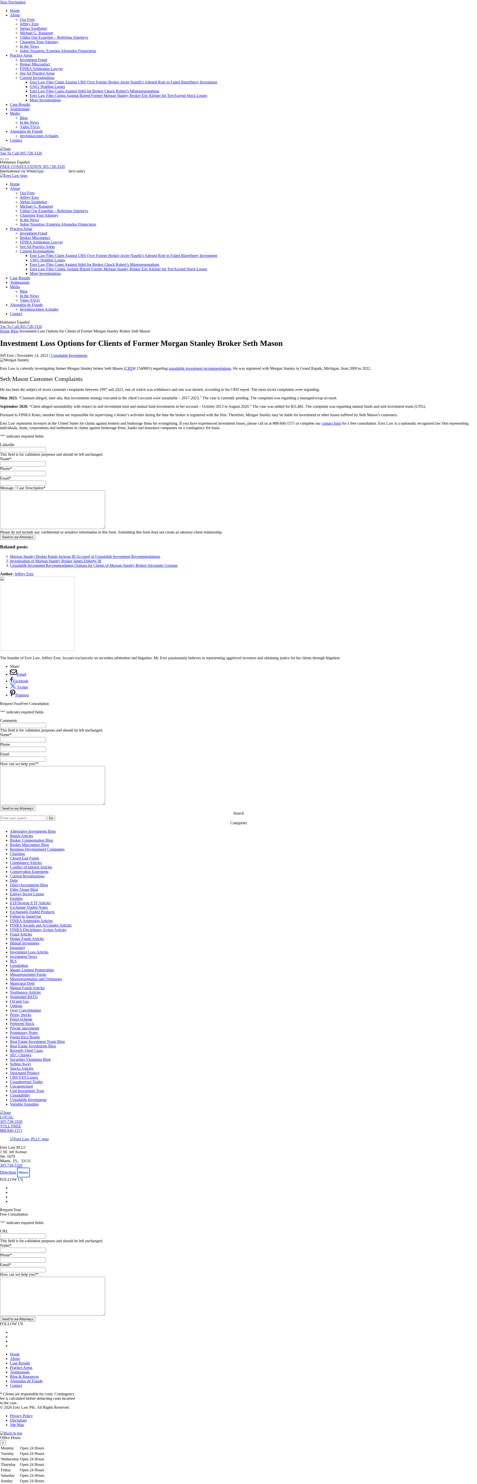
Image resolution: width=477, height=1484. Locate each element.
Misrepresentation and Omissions (36, 979)
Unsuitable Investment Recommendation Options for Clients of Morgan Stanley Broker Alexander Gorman (94, 565)
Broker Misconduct (35, 64)
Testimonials (20, 109)
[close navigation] (7, 159)
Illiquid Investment (24, 943)
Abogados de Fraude (26, 131)
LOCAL (11, 1119)
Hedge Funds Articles (27, 939)
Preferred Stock (22, 1024)
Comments (8, 720)
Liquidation (19, 965)
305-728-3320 (11, 1165)
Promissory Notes (24, 1033)
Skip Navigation (13, 2)
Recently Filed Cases (26, 1050)
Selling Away (20, 1064)
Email (5, 478)
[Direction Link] (29, 1139)
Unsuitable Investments (69, 355)
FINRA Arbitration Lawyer (41, 69)
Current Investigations (37, 78)
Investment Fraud (33, 60)
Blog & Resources (24, 1376)
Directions (8, 1172)
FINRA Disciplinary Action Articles (38, 930)
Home (15, 10)
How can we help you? (19, 764)
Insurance (17, 948)
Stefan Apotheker (33, 28)
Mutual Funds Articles (27, 988)
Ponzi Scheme (21, 1019)
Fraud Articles (21, 934)
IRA (13, 961)
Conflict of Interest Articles (31, 867)
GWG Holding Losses (47, 86)
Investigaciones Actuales (39, 136)
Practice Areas (21, 55)
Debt (14, 880)
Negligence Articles (25, 992)
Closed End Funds (24, 858)
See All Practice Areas (37, 73)
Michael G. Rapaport (36, 33)
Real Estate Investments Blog (33, 1046)
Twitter (22, 687)
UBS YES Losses (24, 1077)
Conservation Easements (29, 871)
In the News (29, 46)
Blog (24, 118)
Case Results (20, 104)
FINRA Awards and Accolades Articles (41, 925)
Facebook (20, 681)
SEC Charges (20, 1055)
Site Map (17, 1425)
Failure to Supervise (25, 916)
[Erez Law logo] (13, 175)
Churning (17, 854)
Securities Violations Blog (30, 1059)
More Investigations (45, 100)
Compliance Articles (26, 863)
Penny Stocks (20, 1015)
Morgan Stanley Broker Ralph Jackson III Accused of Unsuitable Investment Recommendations (85, 556)
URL (4, 1231)
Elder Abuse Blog (24, 889)
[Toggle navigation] (2, 159)
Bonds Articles (21, 836)
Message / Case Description (22, 488)
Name (5, 459)
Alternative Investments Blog (33, 831)
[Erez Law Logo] (5, 149)
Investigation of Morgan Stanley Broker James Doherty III (55, 561)
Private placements (24, 1028)
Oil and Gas (19, 1001)
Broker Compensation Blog (31, 840)
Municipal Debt (22, 983)
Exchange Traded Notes (29, 907)
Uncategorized (21, 1086)
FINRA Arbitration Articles (31, 921)
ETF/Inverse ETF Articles (30, 903)
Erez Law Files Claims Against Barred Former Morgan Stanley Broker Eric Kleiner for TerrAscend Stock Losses (118, 95)
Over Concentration (25, 1010)
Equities (16, 898)
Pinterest (22, 695)
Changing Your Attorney (39, 42)
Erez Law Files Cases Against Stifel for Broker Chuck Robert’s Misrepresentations (94, 91)
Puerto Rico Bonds (25, 1037)
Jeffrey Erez (29, 24)
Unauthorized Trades (26, 1082)
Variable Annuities (24, 1104)
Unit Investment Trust (27, 1091)
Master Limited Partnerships (32, 970)
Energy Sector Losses (27, 894)
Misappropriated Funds (28, 974)
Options (16, 1006)
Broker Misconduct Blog (29, 845)
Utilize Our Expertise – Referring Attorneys (54, 37)
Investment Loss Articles (29, 952)
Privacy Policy (21, 1416)
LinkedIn (7, 445)
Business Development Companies (37, 849)
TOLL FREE (11, 1128)
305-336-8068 (56, 171)
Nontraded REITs (24, 997)
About (15, 15)
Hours (23, 1172)
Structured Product (24, 1073)
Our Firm (27, 19)
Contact (16, 140)
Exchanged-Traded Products (32, 912)
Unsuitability (20, 1095)
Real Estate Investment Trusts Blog (37, 1041)
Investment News (23, 956)
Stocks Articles (21, 1068)
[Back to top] (11, 1433)
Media (15, 113)
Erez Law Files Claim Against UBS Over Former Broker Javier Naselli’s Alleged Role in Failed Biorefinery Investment (123, 82)
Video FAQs (30, 127)
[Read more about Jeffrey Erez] (37, 649)
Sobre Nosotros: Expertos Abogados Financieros (58, 51)
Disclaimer (18, 1420)
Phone (6, 468)
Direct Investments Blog (29, 885)
